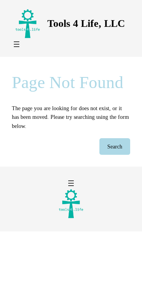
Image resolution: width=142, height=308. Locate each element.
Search (114, 146)
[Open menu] (16, 44)
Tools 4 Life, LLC (86, 23)
